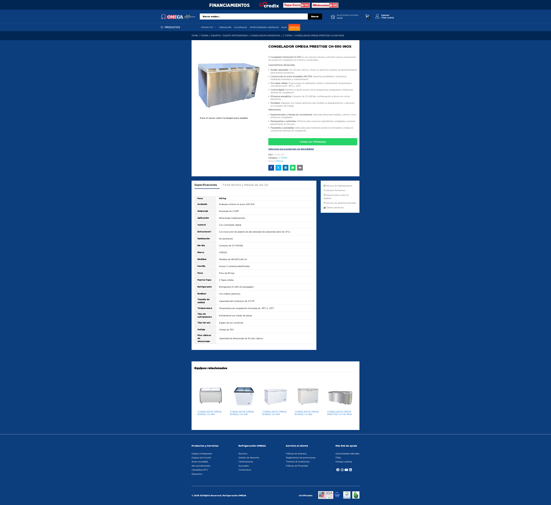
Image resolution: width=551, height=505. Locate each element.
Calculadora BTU (200, 470)
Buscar (315, 16)
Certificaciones (245, 462)
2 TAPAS (283, 158)
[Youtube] (346, 470)
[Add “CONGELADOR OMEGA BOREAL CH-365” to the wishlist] (209, 405)
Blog (284, 27)
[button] (216, 405)
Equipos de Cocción (201, 458)
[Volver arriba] (547, 499)
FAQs (338, 458)
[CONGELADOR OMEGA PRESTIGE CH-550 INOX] (271, 168)
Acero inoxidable (200, 462)
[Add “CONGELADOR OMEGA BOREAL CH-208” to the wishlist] (242, 405)
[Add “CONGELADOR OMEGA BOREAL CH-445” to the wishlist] (274, 405)
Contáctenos (244, 470)
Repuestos (197, 474)
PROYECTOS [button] (207, 27)
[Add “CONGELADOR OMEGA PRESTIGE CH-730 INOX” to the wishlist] (339, 405)
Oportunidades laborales (264, 27)
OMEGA (279, 161)
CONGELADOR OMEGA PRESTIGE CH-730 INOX (339, 413)
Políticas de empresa (296, 453)
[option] (210, 403)
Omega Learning (343, 462)
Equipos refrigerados (202, 453)
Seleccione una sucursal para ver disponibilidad (291, 149)
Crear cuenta (387, 17)
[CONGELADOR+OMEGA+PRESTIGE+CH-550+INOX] (278, 168)
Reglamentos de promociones (301, 458)
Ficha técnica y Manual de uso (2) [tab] (245, 184)
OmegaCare (225, 27)
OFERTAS (294, 27)
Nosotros (243, 453)
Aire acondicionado (201, 466)
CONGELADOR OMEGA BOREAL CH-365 (209, 413)
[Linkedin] (350, 470)
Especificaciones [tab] (205, 184)
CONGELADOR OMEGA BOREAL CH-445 (274, 413)
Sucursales (240, 27)
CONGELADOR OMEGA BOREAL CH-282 (307, 413)
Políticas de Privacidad (297, 466)
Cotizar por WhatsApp (313, 141)
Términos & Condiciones (298, 462)
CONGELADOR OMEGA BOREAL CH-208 (242, 413)
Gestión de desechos (248, 458)
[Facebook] (338, 470)
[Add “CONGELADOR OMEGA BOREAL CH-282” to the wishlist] (307, 405)
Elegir (340, 18)
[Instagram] (342, 470)
